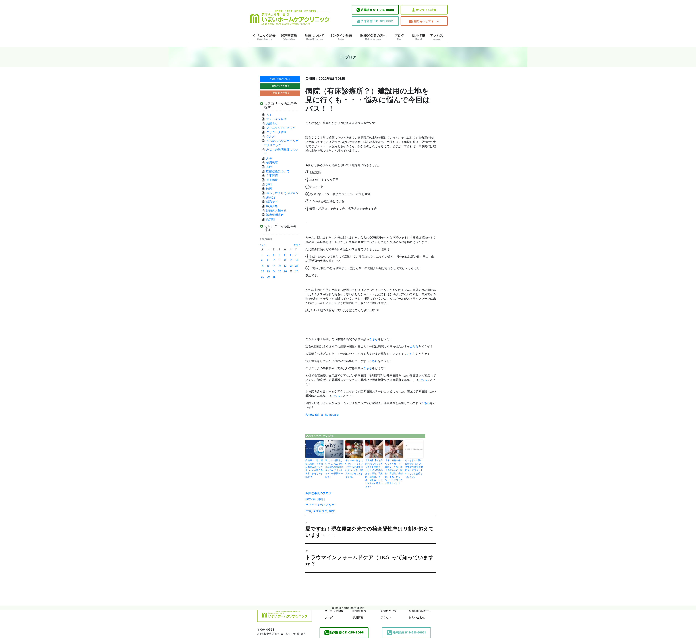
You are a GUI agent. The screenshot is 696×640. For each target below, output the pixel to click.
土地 (308, 511)
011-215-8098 (377, 10)
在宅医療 (272, 175)
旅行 (269, 184)
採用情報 (418, 37)
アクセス (436, 37)
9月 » (297, 244)
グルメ (270, 136)
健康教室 (272, 162)
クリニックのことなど (319, 505)
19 (285, 265)
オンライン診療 (426, 10)
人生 (269, 158)
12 (285, 260)
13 (291, 260)
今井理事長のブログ (318, 493)
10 (273, 260)
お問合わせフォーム (426, 21)
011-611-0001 (377, 21)
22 (262, 271)
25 (279, 271)
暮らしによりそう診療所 (282, 193)
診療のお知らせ (276, 210)
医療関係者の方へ (373, 37)
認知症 (270, 219)
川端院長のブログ (280, 86)
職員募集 (272, 206)
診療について (314, 37)
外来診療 (272, 180)
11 (279, 260)
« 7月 (263, 244)
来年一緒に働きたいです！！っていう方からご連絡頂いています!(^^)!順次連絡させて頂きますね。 (354, 468)
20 (291, 265)
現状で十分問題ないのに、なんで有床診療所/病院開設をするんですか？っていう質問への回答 (334, 468)
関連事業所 (289, 37)
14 (296, 260)
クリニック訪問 (276, 132)
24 (273, 271)
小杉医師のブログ (280, 93)
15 (262, 265)
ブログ (399, 37)
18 (279, 265)
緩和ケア (273, 201)
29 (262, 276)
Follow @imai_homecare (322, 414)
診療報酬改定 (275, 215)
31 (273, 276)
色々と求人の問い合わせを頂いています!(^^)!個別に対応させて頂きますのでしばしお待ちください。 (414, 468)
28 (296, 271)
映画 (269, 188)
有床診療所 (320, 511)
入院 (269, 167)
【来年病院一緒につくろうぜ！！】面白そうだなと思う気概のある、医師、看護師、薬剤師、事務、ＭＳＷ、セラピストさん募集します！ (394, 472)
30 (268, 276)
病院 (332, 511)
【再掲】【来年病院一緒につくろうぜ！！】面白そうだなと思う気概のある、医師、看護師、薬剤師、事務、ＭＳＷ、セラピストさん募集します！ (374, 473)
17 (273, 265)
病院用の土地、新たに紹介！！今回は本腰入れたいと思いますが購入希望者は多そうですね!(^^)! (314, 468)
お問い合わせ (417, 617)
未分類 (270, 197)
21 (296, 265)
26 (285, 271)
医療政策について (277, 171)
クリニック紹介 (264, 37)
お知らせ (272, 123)
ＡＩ (269, 114)
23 (268, 271)
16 (268, 265)
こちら (373, 339)
